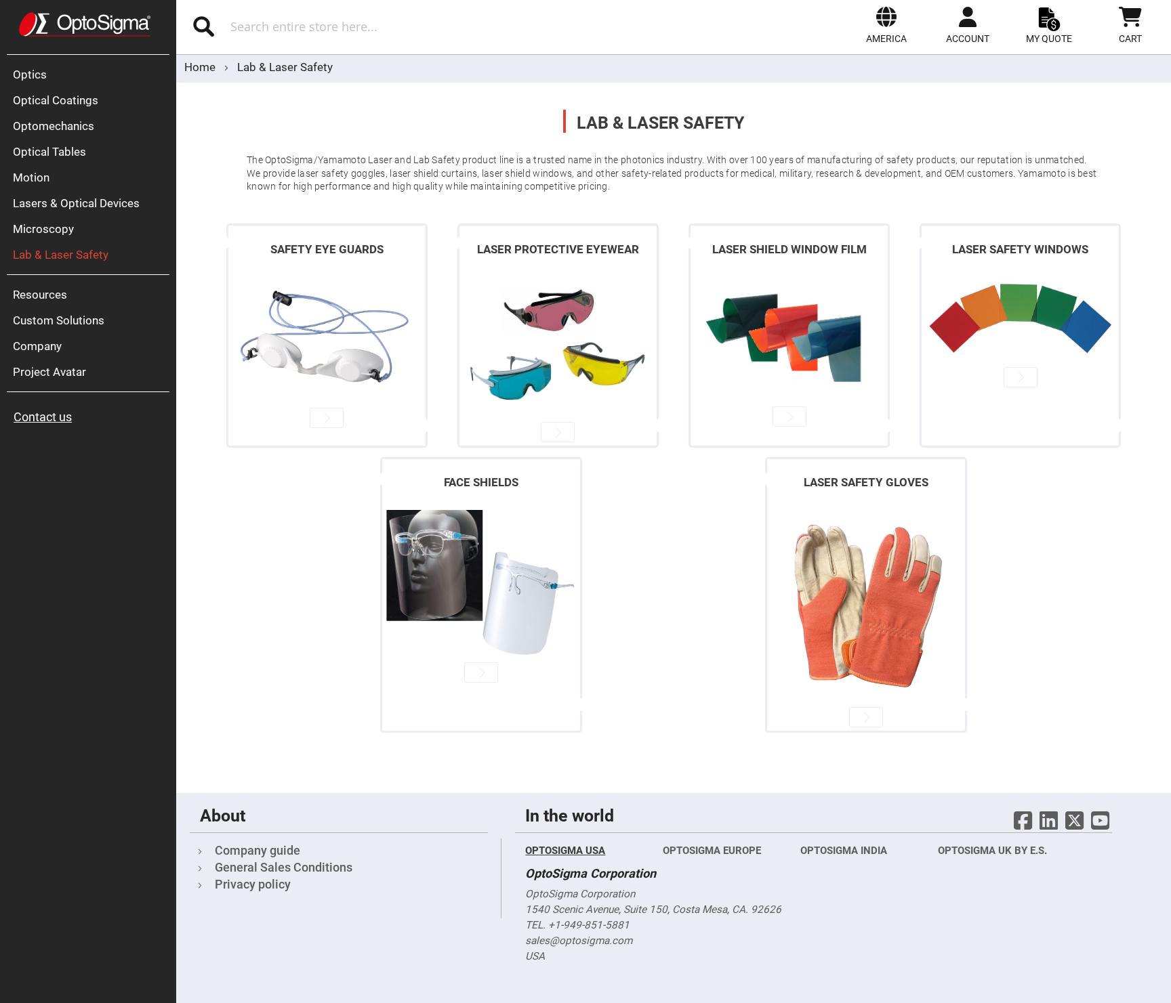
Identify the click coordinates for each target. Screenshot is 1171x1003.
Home (201, 67)
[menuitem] (91, 74)
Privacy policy (253, 884)
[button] (886, 25)
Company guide (257, 850)
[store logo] (85, 24)
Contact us (43, 417)
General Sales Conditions (283, 867)
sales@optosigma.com (578, 941)
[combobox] (354, 26)
